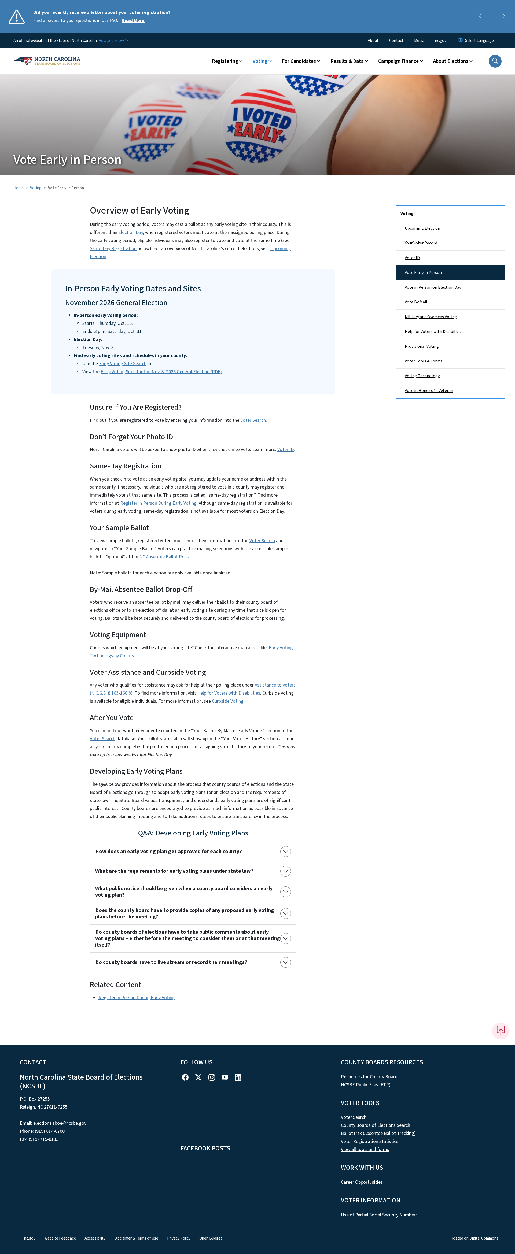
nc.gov (440, 40)
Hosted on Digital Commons (474, 1238)
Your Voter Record (421, 243)
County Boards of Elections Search (375, 1125)
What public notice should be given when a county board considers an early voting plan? (184, 892)
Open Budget (210, 1238)
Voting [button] (260, 61)
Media (419, 40)
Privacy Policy (178, 1238)
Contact (396, 40)
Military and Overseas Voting (431, 317)
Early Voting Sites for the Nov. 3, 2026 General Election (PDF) (161, 371)
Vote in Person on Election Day (433, 287)
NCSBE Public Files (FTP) (366, 1084)
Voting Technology (422, 376)
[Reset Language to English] (460, 40)
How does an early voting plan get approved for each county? (168, 851)
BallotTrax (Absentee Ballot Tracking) (378, 1133)
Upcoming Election (422, 228)
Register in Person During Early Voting (158, 503)
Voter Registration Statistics (369, 1141)
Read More (133, 20)
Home (18, 188)
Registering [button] (225, 61)
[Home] (46, 55)
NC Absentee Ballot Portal (165, 556)
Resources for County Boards (370, 1076)
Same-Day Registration (113, 248)
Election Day (130, 232)
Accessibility (94, 1238)
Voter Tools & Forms (423, 361)
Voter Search (253, 420)
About (373, 40)
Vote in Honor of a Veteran (429, 391)
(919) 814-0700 (50, 1131)
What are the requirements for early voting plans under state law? (174, 871)
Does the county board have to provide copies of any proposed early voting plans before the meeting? (184, 914)
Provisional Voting (422, 346)
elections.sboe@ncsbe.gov (59, 1123)
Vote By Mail (416, 302)
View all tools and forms (365, 1149)
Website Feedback (60, 1238)
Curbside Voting (228, 701)
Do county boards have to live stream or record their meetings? (171, 962)
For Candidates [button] (299, 61)
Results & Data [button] (347, 61)
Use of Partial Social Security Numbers (379, 1215)
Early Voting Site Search (122, 363)
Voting (35, 188)
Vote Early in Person (423, 273)
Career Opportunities (362, 1182)
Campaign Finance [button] (398, 61)
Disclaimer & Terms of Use (136, 1238)
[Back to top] (501, 1031)
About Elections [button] (450, 61)
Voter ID (285, 449)
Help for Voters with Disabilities (228, 693)
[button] (495, 61)
